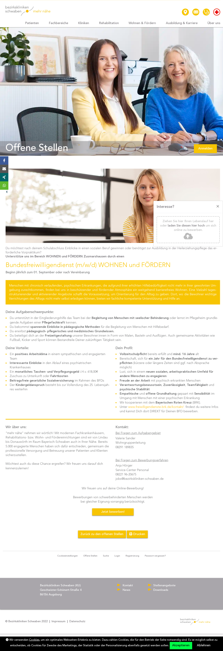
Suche (106, 556)
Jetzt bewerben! (113, 511)
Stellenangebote (164, 585)
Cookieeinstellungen (67, 556)
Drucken (138, 534)
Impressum (59, 621)
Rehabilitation (109, 23)
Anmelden (205, 148)
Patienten (32, 23)
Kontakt (127, 585)
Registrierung (132, 556)
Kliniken (83, 23)
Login (117, 556)
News (126, 590)
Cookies (34, 640)
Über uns (213, 23)
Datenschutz (77, 621)
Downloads (160, 590)
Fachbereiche (58, 23)
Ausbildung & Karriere (182, 23)
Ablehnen (203, 645)
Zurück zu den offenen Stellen (101, 534)
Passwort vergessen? (155, 556)
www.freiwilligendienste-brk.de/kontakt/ (156, 407)
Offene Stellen (38, 149)
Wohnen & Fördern (142, 23)
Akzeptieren (181, 645)
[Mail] (4, 169)
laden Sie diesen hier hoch (186, 225)
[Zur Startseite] (28, 10)
